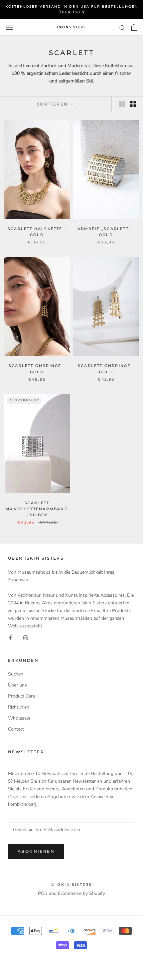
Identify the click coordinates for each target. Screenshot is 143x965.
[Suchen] (122, 27)
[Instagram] (25, 637)
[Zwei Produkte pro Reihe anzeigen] (133, 104)
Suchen (15, 674)
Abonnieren (36, 851)
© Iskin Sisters (71, 884)
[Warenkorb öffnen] (134, 27)
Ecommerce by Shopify (81, 893)
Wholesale (19, 718)
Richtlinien (18, 707)
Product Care (21, 696)
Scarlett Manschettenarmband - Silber (37, 509)
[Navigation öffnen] (9, 27)
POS (43, 893)
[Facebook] (10, 637)
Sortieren (53, 104)
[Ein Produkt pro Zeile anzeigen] (122, 104)
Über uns (17, 685)
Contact (16, 729)
